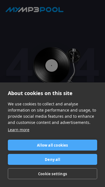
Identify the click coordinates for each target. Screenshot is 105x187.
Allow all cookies (52, 145)
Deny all (52, 159)
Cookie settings (52, 173)
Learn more (18, 129)
